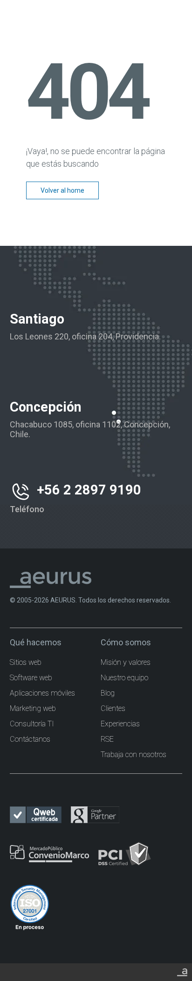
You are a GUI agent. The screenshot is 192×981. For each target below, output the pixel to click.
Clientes (113, 708)
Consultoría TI (32, 723)
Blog (108, 693)
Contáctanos (30, 739)
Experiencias (120, 723)
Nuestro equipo (124, 677)
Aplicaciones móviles (42, 693)
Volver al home (62, 190)
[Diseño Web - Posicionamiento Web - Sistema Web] (182, 970)
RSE (107, 739)
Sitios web (25, 662)
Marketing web (33, 708)
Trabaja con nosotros (133, 754)
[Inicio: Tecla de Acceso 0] (96, 13)
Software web (31, 677)
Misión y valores (126, 662)
